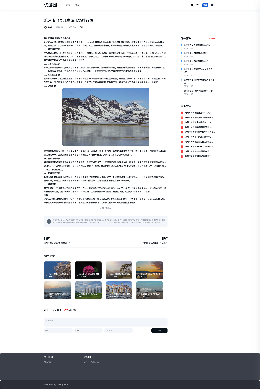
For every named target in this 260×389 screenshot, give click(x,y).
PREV (47, 239)
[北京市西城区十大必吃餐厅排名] (57, 270)
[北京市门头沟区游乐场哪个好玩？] (88, 290)
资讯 (77, 5)
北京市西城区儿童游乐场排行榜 (197, 45)
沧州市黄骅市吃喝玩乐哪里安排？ (199, 127)
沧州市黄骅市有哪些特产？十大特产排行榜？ (200, 132)
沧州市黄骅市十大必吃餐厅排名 (198, 137)
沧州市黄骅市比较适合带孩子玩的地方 (200, 146)
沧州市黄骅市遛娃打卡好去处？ (198, 113)
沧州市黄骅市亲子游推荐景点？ (198, 151)
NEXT (165, 239)
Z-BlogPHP (62, 384)
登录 (205, 5)
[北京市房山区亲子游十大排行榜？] (149, 290)
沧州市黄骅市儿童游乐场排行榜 (198, 122)
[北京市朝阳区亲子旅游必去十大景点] (88, 270)
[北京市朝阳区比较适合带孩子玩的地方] (119, 270)
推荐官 (50, 27)
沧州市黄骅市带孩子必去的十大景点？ (199, 118)
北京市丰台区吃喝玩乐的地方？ (197, 61)
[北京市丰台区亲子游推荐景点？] (149, 270)
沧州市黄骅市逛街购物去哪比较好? (199, 142)
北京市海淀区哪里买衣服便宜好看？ (199, 91)
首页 (68, 5)
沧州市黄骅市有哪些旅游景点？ (198, 156)
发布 (159, 330)
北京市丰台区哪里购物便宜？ (196, 53)
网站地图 (48, 362)
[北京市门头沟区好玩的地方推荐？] (57, 290)
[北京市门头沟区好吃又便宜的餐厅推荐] (119, 290)
